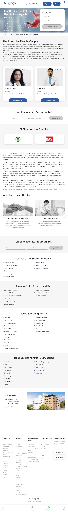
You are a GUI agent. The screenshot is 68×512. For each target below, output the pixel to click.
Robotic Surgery (6, 456)
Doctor (4, 472)
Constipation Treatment (42, 268)
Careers (42, 455)
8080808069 (11, 407)
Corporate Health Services (33, 461)
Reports (47, 4)
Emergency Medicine (20, 484)
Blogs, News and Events (33, 439)
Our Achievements (45, 444)
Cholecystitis (7, 345)
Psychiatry (18, 475)
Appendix (6, 337)
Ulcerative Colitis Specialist (42, 290)
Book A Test (5, 450)
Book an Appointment (7, 444)
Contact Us (5, 465)
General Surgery (40, 367)
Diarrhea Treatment (9, 298)
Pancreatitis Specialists (10, 340)
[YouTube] (38, 499)
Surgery (4, 477)
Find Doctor (5, 442)
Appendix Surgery (40, 262)
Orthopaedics (7, 373)
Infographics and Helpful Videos (33, 449)
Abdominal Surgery (9, 276)
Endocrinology (8, 381)
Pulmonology (7, 376)
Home (4, 34)
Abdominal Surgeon (9, 329)
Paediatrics (7, 379)
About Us (43, 442)
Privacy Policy (44, 451)
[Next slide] (64, 215)
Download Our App (59, 438)
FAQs (42, 453)
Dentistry (17, 471)
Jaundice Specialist (40, 323)
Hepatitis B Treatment (41, 293)
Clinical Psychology (20, 473)
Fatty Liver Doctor (40, 320)
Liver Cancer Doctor (9, 320)
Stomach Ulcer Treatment (10, 290)
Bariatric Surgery (8, 268)
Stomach (38, 329)
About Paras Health (46, 438)
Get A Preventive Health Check (8, 453)
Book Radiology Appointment (6, 447)
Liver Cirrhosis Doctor (41, 317)
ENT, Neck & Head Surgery (21, 466)
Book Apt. (32, 510)
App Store (60, 457)
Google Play (60, 452)
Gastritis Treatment (9, 304)
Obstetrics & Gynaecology (42, 362)
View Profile (22, 94)
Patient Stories (6, 463)
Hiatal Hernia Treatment (10, 301)
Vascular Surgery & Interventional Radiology (21, 493)
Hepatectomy (24, 34)
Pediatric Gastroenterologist (11, 348)
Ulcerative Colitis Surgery (10, 265)
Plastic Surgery (19, 460)
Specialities (19, 438)
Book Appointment (17, 100)
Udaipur (10, 34)
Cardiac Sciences (8, 362)
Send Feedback (6, 468)
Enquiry (42, 458)
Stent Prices (30, 452)
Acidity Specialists (8, 326)
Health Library (31, 444)
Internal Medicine (40, 370)
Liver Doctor (7, 317)
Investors (43, 446)
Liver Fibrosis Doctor (9, 334)
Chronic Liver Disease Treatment (12, 296)
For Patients (6, 438)
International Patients (7, 459)
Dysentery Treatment (41, 296)
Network (4, 461)
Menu (3, 510)
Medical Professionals (32, 464)
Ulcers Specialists (40, 326)
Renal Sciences (39, 365)
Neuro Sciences (8, 367)
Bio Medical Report (32, 457)
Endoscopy (7, 271)
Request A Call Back (34, 4)
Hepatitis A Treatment (9, 293)
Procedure (16, 34)
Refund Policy (44, 449)
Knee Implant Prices (32, 455)
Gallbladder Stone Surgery (42, 331)
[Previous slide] (3, 215)
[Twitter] (32, 499)
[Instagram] (35, 499)
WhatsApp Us (49, 510)
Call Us (64, 510)
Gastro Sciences (8, 370)
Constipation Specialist (10, 323)
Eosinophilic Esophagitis (10, 331)
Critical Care (39, 373)
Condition (5, 474)
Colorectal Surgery (9, 274)
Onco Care (7, 365)
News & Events (31, 446)
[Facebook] (29, 499)
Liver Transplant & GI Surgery (20, 489)
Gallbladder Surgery (9, 262)
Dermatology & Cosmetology (19, 463)
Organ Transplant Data (33, 459)
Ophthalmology (8, 384)
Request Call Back (52, 27)
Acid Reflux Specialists (10, 343)
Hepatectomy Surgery (41, 265)
